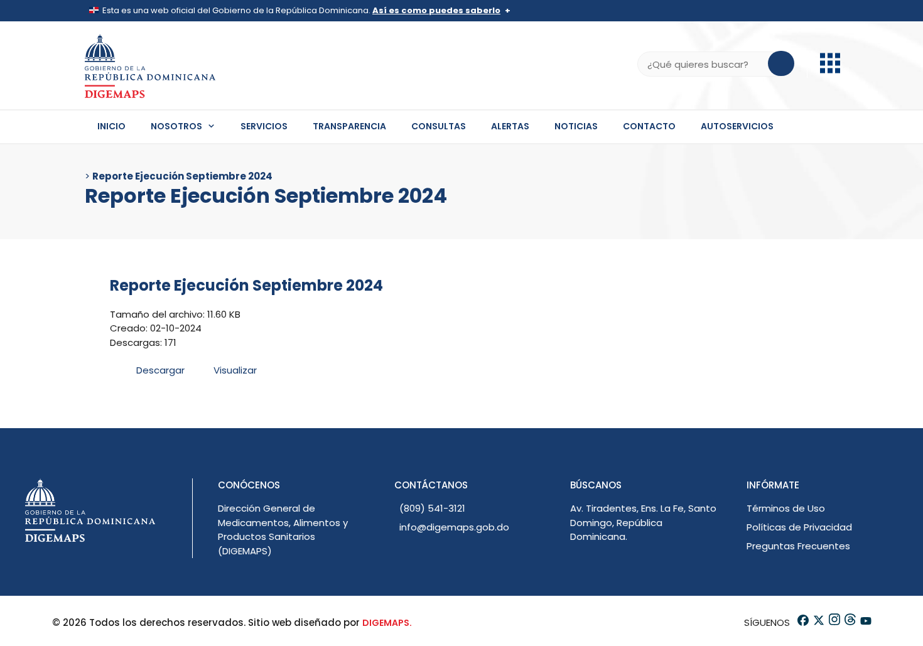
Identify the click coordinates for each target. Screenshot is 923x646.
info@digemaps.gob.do (454, 527)
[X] (817, 622)
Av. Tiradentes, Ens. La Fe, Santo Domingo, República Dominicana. (643, 522)
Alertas (510, 126)
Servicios (264, 126)
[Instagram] (833, 622)
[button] (830, 70)
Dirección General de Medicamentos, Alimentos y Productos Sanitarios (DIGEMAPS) (283, 529)
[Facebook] (802, 622)
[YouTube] (865, 622)
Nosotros (176, 126)
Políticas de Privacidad (799, 527)
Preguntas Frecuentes (798, 545)
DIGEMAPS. (387, 622)
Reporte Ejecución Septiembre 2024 (246, 285)
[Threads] (849, 622)
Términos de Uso (786, 508)
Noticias (576, 126)
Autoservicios (737, 126)
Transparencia (349, 126)
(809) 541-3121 (432, 508)
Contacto (649, 126)
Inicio (111, 126)
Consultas (438, 126)
